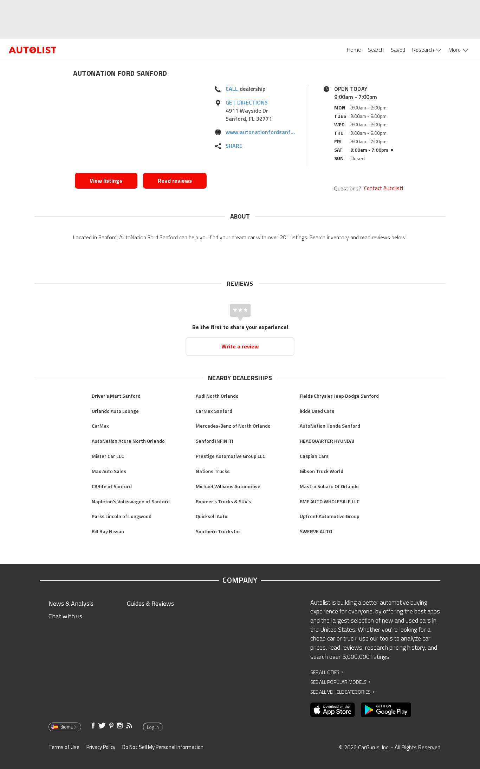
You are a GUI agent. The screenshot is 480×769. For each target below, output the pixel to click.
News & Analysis (70, 603)
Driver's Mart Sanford (116, 395)
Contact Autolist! (383, 188)
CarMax (100, 425)
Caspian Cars (314, 456)
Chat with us (65, 616)
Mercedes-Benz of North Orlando (233, 425)
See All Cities (326, 672)
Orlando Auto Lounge (115, 411)
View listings (106, 180)
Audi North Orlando (217, 395)
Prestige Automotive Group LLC (230, 456)
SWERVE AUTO (316, 531)
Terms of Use (63, 747)
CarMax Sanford (214, 411)
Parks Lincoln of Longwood (121, 516)
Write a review (240, 346)
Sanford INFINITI (214, 441)
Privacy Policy (100, 747)
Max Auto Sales (109, 471)
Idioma (66, 726)
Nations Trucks (212, 471)
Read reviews (175, 180)
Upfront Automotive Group (329, 516)
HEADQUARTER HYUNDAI (327, 441)
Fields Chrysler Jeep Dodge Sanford (339, 395)
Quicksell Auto (211, 516)
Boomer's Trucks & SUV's (223, 501)
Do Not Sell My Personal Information (162, 747)
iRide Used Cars (317, 411)
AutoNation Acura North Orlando (128, 441)
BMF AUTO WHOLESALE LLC (329, 501)
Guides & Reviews (150, 603)
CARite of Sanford (112, 486)
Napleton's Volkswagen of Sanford (131, 501)
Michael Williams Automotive (228, 486)
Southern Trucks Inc (218, 531)
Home (354, 49)
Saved (398, 49)
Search (376, 49)
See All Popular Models (340, 682)
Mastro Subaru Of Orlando (329, 486)
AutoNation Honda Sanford (330, 425)
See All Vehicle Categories (342, 691)
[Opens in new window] (141, 127)
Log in (153, 727)
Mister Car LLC (108, 456)
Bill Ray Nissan (108, 531)
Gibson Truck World (321, 471)
